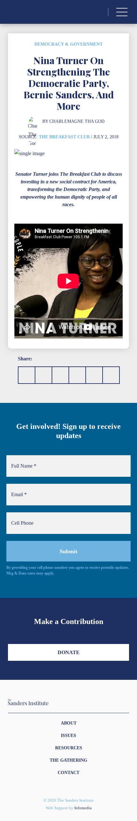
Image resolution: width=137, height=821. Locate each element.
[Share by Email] (77, 375)
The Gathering (68, 760)
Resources (68, 747)
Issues (68, 735)
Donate (69, 652)
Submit (68, 551)
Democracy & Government (68, 44)
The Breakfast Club (64, 137)
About (68, 723)
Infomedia (83, 808)
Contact (68, 772)
